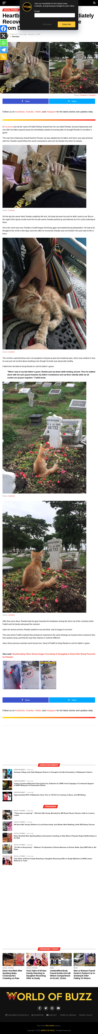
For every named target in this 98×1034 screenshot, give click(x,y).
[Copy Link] (3, 57)
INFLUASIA (49, 1026)
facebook (11, 210)
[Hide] (1, 63)
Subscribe (66, 24)
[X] (3, 35)
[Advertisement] (49, 744)
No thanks (47, 24)
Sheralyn (15, 36)
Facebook (83, 95)
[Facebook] (3, 28)
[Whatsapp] (3, 42)
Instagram (51, 112)
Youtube (30, 112)
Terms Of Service (68, 1015)
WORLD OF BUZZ (48, 1030)
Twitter (38, 112)
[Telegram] (3, 50)
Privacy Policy (86, 1015)
